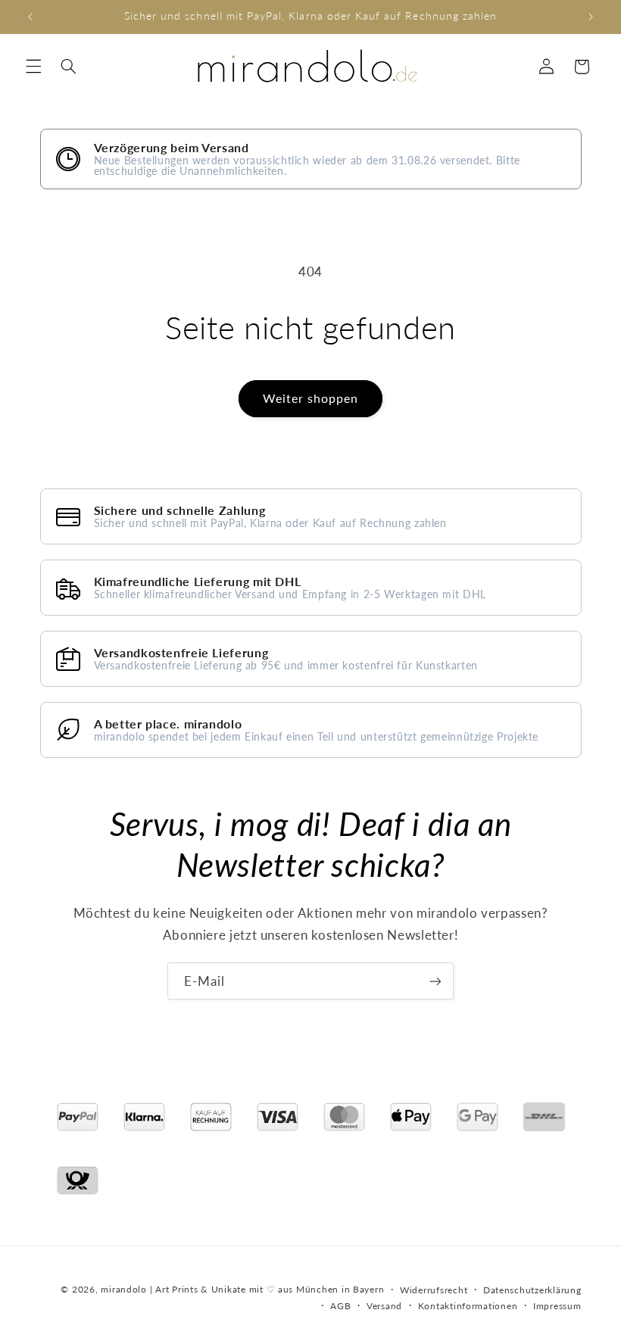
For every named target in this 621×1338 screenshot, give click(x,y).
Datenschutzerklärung (532, 1290)
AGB (340, 1306)
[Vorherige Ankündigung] (30, 16)
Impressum (557, 1306)
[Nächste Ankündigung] (590, 16)
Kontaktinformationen (468, 1306)
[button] (33, 66)
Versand (384, 1306)
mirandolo (124, 1289)
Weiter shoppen (311, 398)
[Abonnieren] (435, 981)
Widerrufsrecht (433, 1290)
